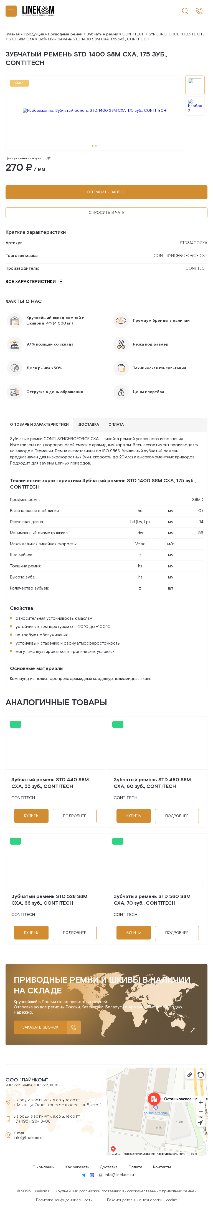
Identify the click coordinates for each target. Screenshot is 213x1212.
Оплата (135, 1167)
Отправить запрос (106, 192)
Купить (31, 815)
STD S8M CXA (21, 39)
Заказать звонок (40, 1027)
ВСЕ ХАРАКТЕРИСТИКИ (31, 281)
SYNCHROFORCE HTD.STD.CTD (177, 34)
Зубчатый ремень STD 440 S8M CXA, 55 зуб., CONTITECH (50, 783)
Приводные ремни (65, 34)
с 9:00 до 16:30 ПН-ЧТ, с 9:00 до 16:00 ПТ (199, 11)
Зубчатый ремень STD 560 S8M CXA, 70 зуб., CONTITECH (152, 899)
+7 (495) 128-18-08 (32, 1121)
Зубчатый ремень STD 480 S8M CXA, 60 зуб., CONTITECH (152, 783)
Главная (13, 34)
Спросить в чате (107, 212)
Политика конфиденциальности (64, 1200)
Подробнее (74, 816)
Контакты (162, 1167)
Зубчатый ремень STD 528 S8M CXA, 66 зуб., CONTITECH (49, 899)
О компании (43, 1167)
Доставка (109, 1167)
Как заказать (77, 1167)
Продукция (34, 34)
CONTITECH (133, 34)
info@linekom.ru (29, 1137)
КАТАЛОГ (11, 11)
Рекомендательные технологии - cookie (142, 1200)
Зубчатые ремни (102, 34)
